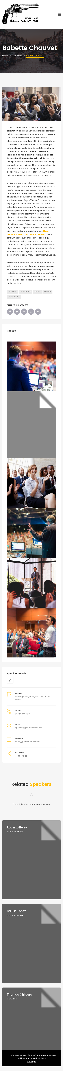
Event (37, 292)
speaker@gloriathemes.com (28, 727)
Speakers (17, 55)
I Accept (31, 1061)
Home (5, 55)
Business (12, 292)
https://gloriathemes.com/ (28, 741)
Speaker (47, 292)
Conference (25, 292)
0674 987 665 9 (22, 713)
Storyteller (14, 297)
